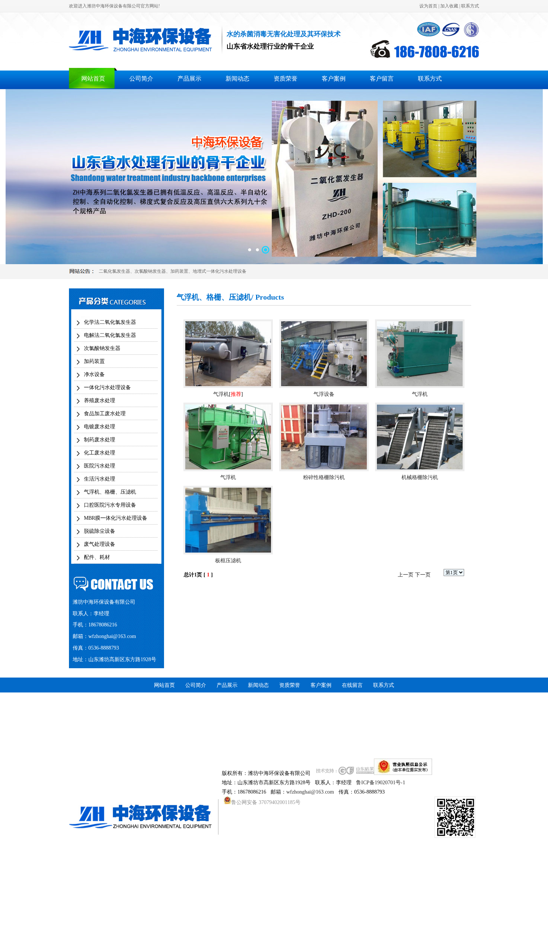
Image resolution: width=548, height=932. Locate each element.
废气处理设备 (99, 544)
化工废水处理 (99, 453)
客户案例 (334, 78)
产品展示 (189, 78)
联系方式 (470, 6)
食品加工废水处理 (105, 413)
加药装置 (179, 271)
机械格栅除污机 (419, 477)
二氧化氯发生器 (114, 271)
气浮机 (221, 394)
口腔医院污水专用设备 (110, 505)
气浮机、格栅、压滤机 (110, 492)
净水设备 (94, 374)
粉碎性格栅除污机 (324, 477)
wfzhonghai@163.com (112, 636)
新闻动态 (237, 78)
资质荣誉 (285, 78)
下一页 (423, 575)
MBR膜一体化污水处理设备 (115, 518)
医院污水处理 (99, 466)
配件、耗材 (97, 557)
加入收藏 (449, 6)
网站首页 (93, 78)
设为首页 (428, 6)
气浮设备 (324, 394)
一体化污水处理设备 (107, 387)
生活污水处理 (99, 479)
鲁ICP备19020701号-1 (380, 782)
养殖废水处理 (99, 400)
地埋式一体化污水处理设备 (219, 271)
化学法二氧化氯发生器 (110, 322)
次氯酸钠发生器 (150, 271)
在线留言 (352, 685)
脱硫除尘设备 (99, 531)
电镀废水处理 (99, 426)
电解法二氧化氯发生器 (110, 335)
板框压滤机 (228, 560)
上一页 (405, 575)
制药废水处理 (99, 439)
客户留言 (382, 78)
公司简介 (141, 78)
